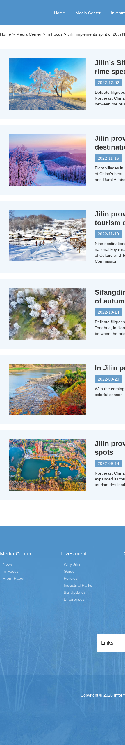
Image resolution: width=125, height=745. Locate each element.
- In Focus (9, 571)
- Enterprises (73, 599)
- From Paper (12, 578)
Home (5, 34)
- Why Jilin (70, 564)
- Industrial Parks (76, 585)
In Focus (55, 34)
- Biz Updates (73, 592)
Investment (74, 554)
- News (6, 564)
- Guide (68, 571)
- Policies (69, 578)
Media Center (28, 34)
